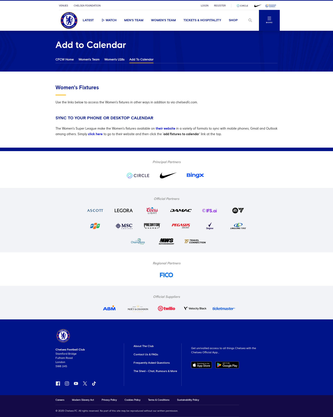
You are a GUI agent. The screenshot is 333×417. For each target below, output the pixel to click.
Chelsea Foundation (87, 6)
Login (204, 6)
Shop (233, 20)
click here (95, 134)
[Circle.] (243, 6)
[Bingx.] (270, 6)
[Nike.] (257, 6)
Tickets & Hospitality (202, 20)
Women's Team (163, 20)
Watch (111, 20)
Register (220, 6)
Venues (63, 6)
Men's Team (133, 20)
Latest (88, 20)
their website (165, 128)
